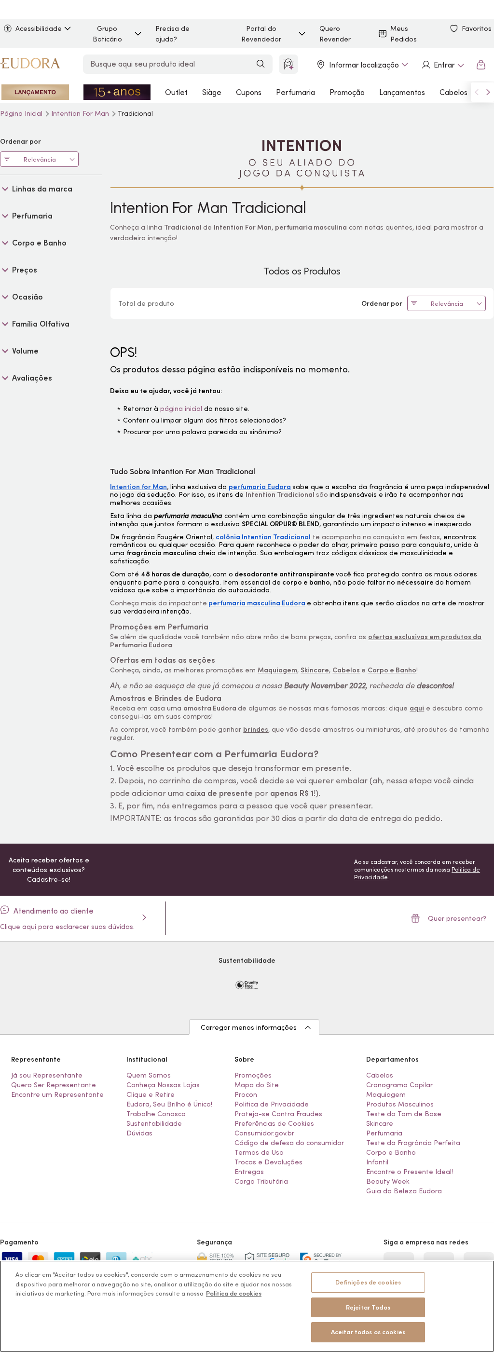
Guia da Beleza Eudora (404, 1191)
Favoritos (477, 28)
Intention (80, 113)
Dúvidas (139, 1133)
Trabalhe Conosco (156, 1113)
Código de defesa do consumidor (289, 1142)
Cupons (248, 92)
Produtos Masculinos (400, 1104)
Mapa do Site (256, 1084)
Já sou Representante (46, 1075)
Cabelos (453, 92)
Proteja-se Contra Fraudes (278, 1113)
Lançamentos (402, 92)
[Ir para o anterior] (477, 92)
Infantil (377, 1162)
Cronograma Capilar (399, 1084)
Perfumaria (295, 92)
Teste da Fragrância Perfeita (413, 1142)
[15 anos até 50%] (117, 92)
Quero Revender (335, 33)
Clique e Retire (150, 1094)
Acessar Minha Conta (442, 64)
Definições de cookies (368, 1282)
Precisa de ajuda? (172, 33)
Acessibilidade (38, 28)
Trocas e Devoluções (268, 1162)
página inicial (181, 408)
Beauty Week (388, 1181)
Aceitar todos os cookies (368, 1332)
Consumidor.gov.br (264, 1133)
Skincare (379, 1123)
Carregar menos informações (249, 1027)
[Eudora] (30, 64)
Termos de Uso (259, 1152)
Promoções (253, 1075)
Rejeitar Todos (368, 1307)
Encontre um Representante (57, 1094)
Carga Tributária (261, 1181)
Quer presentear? (457, 918)
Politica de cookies (233, 1293)
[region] (247, 1306)
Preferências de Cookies (274, 1123)
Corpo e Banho (391, 1152)
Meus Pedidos (403, 33)
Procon (245, 1094)
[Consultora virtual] (288, 64)
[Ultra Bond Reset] (35, 92)
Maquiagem (386, 1094)
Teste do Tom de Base (403, 1113)
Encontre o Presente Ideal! (409, 1171)
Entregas (249, 1171)
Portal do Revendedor (261, 33)
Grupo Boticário (107, 33)
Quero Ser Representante (53, 1084)
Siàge (211, 92)
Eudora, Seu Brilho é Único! (169, 1104)
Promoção (347, 92)
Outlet (176, 92)
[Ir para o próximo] (488, 92)
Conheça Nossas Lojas (163, 1084)
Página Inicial (22, 113)
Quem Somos (148, 1075)
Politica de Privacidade (271, 1104)
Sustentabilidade (154, 1123)
